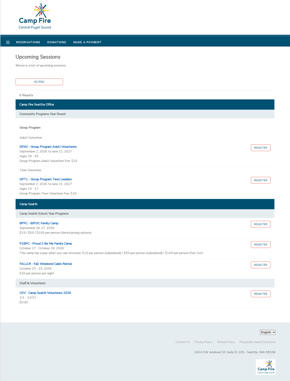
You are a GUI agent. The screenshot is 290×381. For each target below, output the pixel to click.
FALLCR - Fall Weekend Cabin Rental (46, 264)
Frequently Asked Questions (258, 342)
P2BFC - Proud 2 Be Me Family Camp (46, 243)
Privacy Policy (203, 342)
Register (260, 148)
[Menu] (11, 42)
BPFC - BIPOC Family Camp (39, 223)
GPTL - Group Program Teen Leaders (46, 179)
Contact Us (183, 342)
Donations (56, 42)
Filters (39, 82)
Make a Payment (87, 42)
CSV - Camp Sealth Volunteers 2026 (45, 293)
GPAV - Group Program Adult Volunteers (48, 147)
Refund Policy (226, 342)
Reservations (28, 42)
